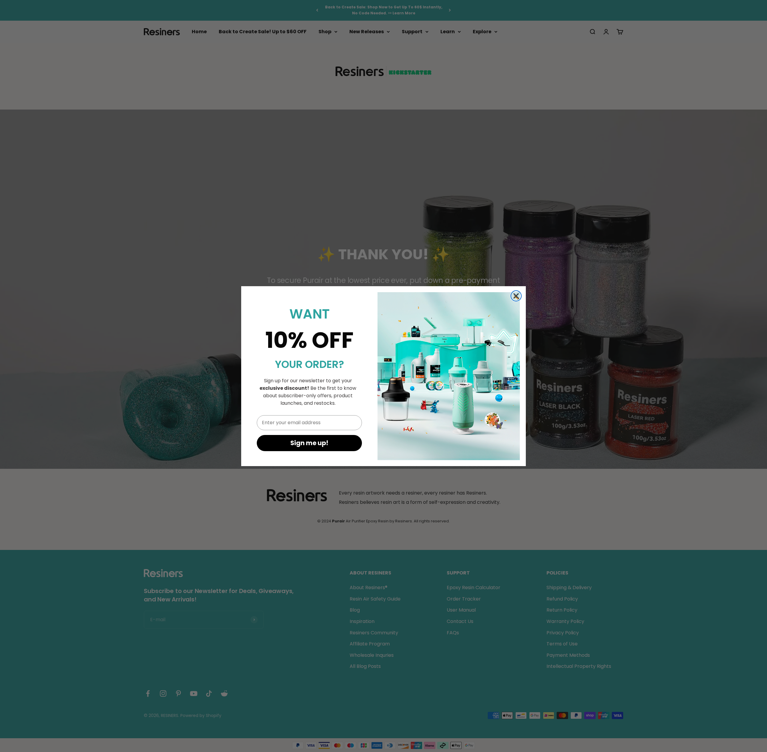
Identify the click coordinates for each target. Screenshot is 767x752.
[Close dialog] (516, 296)
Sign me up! (309, 443)
